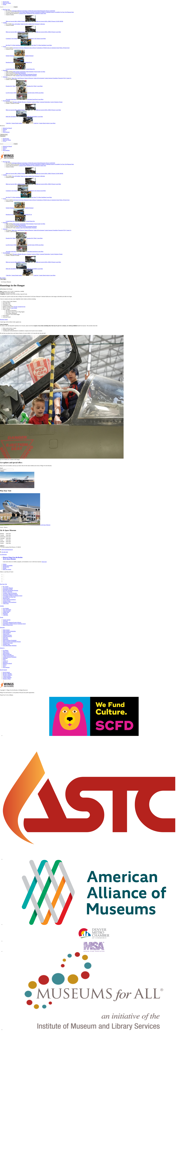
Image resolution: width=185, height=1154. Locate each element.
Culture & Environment (8, 655)
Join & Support (6, 100)
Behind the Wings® (7, 128)
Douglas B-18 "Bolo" (11, 86)
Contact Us (5, 660)
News (4, 130)
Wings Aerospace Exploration (9, 640)
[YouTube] (3, 578)
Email (1, 468)
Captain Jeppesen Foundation (9, 657)
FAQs (4, 659)
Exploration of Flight (7, 589)
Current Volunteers (7, 677)
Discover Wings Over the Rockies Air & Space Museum (12, 558)
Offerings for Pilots (7, 635)
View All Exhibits (7, 609)
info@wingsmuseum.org (7, 549)
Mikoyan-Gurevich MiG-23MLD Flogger (15, 21)
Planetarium (5, 639)
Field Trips (5, 637)
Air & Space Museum (8, 587)
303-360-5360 (4, 552)
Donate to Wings (7, 678)
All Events (5, 621)
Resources (5, 662)
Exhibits (5, 22)
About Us (5, 76)
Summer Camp (6, 644)
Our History (5, 650)
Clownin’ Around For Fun (19, 306)
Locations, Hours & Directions (10, 593)
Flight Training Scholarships (9, 631)
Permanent (5, 613)
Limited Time (6, 612)
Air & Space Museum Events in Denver (12, 622)
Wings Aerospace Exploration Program (12, 641)
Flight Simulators (7, 632)
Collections (5, 615)
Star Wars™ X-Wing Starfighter (13, 45)
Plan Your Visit (6, 9)
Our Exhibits (6, 608)
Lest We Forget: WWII (11, 92)
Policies (4, 564)
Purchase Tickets (4, 319)
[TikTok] (3, 576)
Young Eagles (6, 633)
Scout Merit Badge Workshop (9, 645)
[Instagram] (3, 574)
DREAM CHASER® (11, 116)
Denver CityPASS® (7, 591)
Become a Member (7, 673)
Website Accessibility (8, 565)
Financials (5, 658)
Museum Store (6, 598)
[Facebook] (3, 580)
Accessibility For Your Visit (9, 597)
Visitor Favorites (6, 611)
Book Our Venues (7, 569)
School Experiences (7, 636)
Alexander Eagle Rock (11, 99)
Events (4, 46)
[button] (3, 279)
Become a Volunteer (7, 674)
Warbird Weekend (10, 55)
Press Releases (6, 132)
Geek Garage (14, 308)
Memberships (6, 1)
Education (5, 70)
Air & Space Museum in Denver (10, 594)
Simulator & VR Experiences (9, 602)
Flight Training (6, 630)
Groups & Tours (6, 600)
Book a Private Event (8, 625)
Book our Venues (7, 3)
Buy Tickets (5, 586)
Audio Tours (6, 603)
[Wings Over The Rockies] (7, 159)
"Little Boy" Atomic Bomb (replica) (14, 123)
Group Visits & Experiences (9, 599)
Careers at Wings (7, 676)
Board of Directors (7, 654)
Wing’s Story (6, 651)
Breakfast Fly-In (9, 62)
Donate (4, 4)
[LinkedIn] (3, 581)
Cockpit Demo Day (10, 69)
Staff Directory (6, 653)
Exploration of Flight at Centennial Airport (12, 595)
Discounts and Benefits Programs (10, 590)
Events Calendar (6, 619)
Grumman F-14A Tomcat (11, 38)
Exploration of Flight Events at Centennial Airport (14, 623)
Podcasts (5, 129)
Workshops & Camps (8, 643)
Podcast (4, 664)
